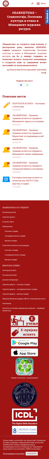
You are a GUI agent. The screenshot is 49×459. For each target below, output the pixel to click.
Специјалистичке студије (15, 236)
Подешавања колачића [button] (13, 454)
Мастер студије (11, 241)
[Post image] (6, 105)
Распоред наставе (9, 275)
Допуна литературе (10, 280)
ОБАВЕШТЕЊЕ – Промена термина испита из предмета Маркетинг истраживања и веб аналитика (28, 134)
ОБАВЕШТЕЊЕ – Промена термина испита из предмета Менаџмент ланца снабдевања (27, 151)
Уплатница (6, 303)
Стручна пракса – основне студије (16, 284)
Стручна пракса (8, 217)
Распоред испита (9, 270)
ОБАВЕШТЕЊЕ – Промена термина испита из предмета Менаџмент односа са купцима (28, 118)
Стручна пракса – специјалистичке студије (19, 289)
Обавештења (7, 226)
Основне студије (11, 231)
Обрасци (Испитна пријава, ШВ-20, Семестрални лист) (23, 299)
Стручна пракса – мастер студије (15, 294)
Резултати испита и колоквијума (15, 245)
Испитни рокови (9, 212)
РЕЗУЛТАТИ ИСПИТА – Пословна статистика (28, 105)
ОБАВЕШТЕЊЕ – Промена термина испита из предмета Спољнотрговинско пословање (27, 165)
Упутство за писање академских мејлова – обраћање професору (23, 309)
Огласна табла (8, 222)
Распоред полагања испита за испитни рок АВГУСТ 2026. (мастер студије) (27, 180)
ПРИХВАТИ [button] (31, 453)
